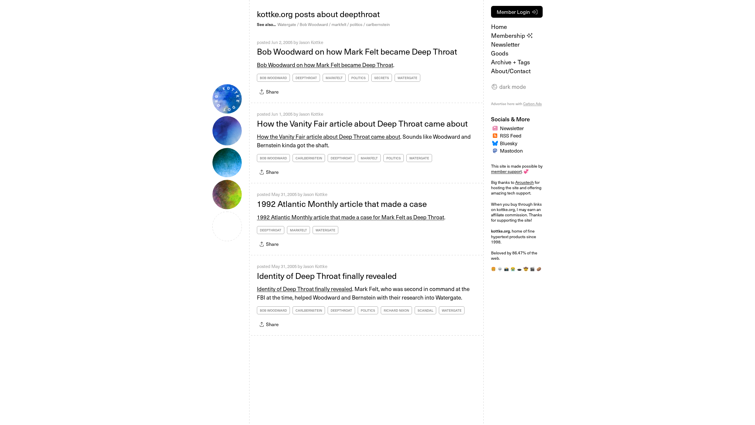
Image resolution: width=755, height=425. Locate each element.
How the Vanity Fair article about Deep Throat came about (362, 123)
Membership (509, 35)
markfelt (338, 24)
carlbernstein (378, 24)
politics (356, 24)
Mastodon (511, 150)
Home (499, 26)
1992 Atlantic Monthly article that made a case (342, 203)
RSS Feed (510, 135)
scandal (425, 310)
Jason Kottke (311, 42)
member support (506, 171)
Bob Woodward (314, 24)
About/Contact (511, 70)
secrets (381, 77)
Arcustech (524, 182)
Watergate (287, 24)
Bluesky (508, 143)
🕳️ (519, 269)
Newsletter (505, 44)
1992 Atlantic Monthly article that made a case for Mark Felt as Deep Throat (350, 217)
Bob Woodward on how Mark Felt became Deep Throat (357, 51)
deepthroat (306, 77)
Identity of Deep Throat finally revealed (327, 275)
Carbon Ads (532, 103)
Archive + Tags (510, 62)
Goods (499, 53)
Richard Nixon (396, 310)
